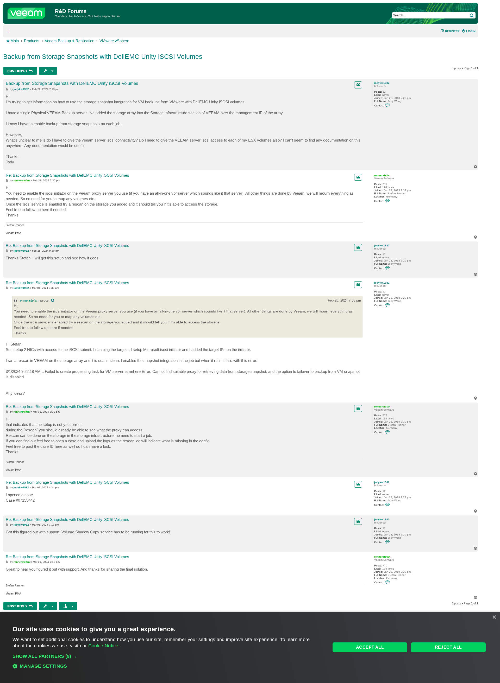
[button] (166, 656)
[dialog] (250, 647)
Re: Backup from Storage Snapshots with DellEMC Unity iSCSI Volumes (67, 175)
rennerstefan (382, 175)
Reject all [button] (448, 647)
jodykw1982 (382, 82)
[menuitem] (468, 31)
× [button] (494, 617)
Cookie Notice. (104, 645)
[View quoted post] (53, 300)
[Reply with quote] (358, 84)
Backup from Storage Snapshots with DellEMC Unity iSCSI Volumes (102, 56)
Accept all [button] (370, 647)
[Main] (29, 12)
